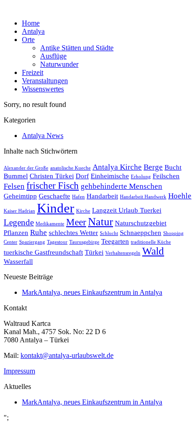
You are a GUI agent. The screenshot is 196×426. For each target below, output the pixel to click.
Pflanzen (16, 232)
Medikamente (50, 223)
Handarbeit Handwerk (143, 196)
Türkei (94, 252)
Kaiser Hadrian (19, 210)
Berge (153, 167)
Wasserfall (18, 261)
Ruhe (38, 232)
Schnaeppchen (140, 232)
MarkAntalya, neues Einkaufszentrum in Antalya (92, 292)
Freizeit (32, 72)
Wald (153, 251)
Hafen (78, 196)
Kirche (83, 210)
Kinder (55, 208)
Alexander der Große (26, 167)
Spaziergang (32, 242)
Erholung (141, 176)
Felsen (14, 186)
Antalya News (42, 135)
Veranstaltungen (45, 81)
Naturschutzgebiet (140, 223)
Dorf (82, 176)
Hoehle (179, 196)
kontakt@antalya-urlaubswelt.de (67, 355)
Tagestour (57, 242)
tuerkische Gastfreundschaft (43, 252)
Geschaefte (54, 196)
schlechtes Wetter (73, 232)
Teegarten (115, 241)
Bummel (16, 176)
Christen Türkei (52, 176)
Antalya (33, 31)
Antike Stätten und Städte (76, 48)
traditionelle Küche (151, 242)
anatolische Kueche (70, 167)
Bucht (173, 167)
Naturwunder (59, 64)
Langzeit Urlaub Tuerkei (126, 210)
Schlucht (109, 233)
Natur (100, 222)
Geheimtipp (20, 196)
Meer (76, 222)
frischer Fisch (52, 185)
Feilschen (166, 176)
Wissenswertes (43, 89)
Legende (19, 222)
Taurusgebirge (84, 242)
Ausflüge (53, 56)
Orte (28, 39)
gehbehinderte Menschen (121, 186)
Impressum (19, 371)
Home (31, 23)
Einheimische (110, 176)
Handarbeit (102, 196)
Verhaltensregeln (122, 253)
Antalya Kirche (117, 167)
